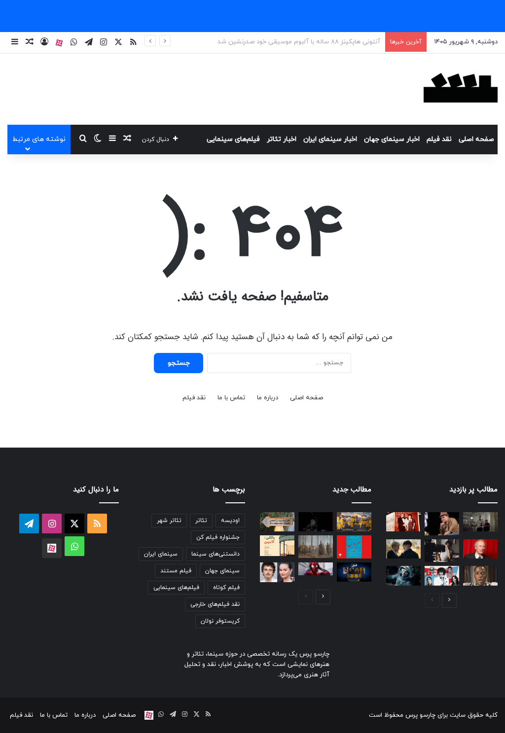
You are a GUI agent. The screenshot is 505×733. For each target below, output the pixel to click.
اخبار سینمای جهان (392, 139)
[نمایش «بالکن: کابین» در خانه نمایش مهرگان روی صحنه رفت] (277, 545)
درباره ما (267, 397)
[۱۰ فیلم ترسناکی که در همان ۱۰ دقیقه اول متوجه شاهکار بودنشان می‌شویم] (480, 575)
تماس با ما (231, 397)
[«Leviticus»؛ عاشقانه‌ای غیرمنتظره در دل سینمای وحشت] (403, 548)
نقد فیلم (439, 139)
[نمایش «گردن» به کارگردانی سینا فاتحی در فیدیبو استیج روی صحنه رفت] (354, 546)
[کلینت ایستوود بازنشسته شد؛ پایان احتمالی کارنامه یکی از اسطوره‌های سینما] (480, 548)
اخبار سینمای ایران (330, 139)
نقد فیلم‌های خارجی (215, 604)
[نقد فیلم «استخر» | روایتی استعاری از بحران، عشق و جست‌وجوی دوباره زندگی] (442, 550)
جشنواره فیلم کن (218, 537)
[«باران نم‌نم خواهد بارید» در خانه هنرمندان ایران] (277, 521)
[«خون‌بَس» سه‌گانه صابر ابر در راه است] (315, 521)
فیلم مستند (175, 571)
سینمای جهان (222, 571)
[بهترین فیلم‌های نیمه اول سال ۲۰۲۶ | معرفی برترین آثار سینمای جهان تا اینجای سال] (442, 575)
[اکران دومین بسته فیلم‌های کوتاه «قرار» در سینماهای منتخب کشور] (354, 572)
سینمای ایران (161, 554)
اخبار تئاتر (281, 139)
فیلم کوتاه (226, 588)
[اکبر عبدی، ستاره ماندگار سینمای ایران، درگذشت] (442, 523)
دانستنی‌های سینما (215, 554)
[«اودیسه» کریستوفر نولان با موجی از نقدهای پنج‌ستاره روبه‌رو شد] (315, 546)
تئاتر (201, 520)
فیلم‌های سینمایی (233, 139)
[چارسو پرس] (461, 89)
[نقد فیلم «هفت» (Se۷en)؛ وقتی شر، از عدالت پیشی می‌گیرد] (480, 521)
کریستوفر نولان (220, 621)
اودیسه (230, 520)
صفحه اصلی (476, 139)
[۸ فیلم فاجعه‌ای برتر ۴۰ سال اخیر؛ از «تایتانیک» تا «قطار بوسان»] (403, 575)
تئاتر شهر (169, 520)
